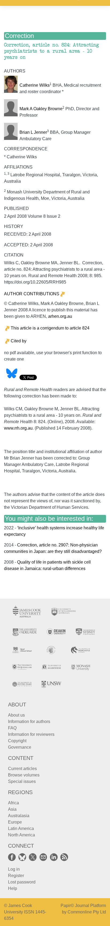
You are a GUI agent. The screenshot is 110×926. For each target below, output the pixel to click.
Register (16, 875)
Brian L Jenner (33, 132)
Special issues (22, 781)
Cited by (18, 341)
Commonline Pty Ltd (87, 912)
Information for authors (29, 721)
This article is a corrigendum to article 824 (50, 328)
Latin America (21, 828)
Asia (12, 809)
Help (12, 888)
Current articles (22, 768)
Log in (14, 869)
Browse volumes (24, 775)
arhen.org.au (60, 316)
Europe (15, 822)
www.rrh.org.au (18, 428)
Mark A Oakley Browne (40, 108)
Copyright (17, 740)
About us (16, 715)
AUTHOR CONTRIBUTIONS (31, 294)
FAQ (12, 728)
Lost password (22, 882)
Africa (13, 803)
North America (21, 835)
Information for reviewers (31, 734)
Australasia (18, 815)
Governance (19, 747)
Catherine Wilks (34, 85)
